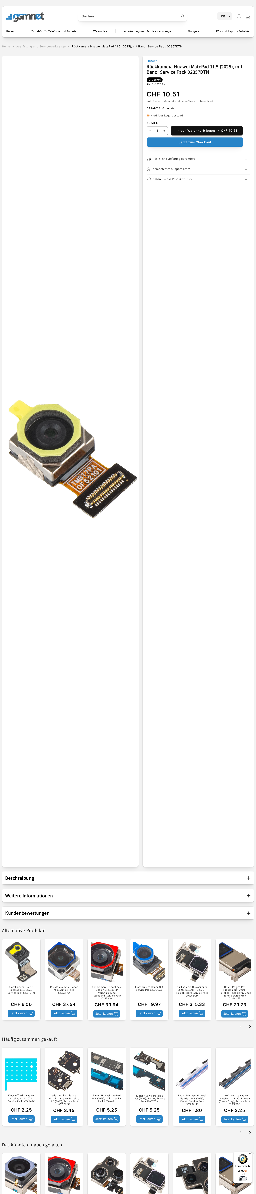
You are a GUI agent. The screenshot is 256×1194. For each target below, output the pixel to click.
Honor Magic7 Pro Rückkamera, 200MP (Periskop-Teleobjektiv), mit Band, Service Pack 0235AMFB (235, 993)
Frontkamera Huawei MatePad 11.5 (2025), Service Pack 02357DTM (21, 990)
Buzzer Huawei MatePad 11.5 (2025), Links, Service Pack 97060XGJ (107, 1098)
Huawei (153, 61)
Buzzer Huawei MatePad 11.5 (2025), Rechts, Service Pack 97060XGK (149, 1098)
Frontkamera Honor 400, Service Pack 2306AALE (149, 988)
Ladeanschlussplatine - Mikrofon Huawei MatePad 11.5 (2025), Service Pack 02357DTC (64, 1100)
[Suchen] (182, 16)
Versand (169, 101)
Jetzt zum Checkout (195, 142)
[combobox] (132, 16)
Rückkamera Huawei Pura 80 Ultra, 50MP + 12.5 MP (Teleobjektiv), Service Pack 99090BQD (192, 991)
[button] (247, 16)
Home (6, 46)
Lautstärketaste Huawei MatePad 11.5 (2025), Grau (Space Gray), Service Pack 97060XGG (234, 1100)
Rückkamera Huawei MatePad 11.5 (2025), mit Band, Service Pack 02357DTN (127, 46)
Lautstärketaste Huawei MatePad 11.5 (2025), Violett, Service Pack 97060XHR (192, 1100)
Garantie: (154, 108)
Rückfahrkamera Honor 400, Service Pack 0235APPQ (64, 990)
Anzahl (152, 122)
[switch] (243, 1178)
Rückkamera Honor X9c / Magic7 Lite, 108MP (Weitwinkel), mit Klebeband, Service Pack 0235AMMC (106, 993)
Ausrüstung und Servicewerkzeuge (41, 46)
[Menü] (249, 1154)
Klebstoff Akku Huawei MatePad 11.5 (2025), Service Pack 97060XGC (21, 1098)
